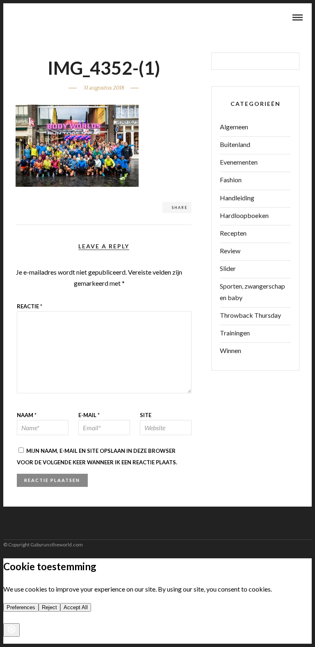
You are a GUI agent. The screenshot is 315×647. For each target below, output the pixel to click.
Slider (228, 268)
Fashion (231, 180)
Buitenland (235, 144)
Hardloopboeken (244, 215)
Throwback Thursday (250, 315)
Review (230, 251)
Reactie (29, 306)
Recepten (233, 233)
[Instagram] (37, 18)
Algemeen (234, 127)
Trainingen (235, 333)
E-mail (89, 415)
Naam (27, 415)
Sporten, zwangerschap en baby (252, 291)
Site (145, 415)
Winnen (230, 350)
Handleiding (237, 198)
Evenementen (239, 162)
